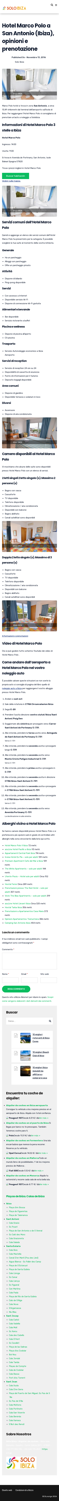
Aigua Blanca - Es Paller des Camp (25, 1261)
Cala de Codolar (16, 1370)
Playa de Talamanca (18, 1215)
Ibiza (8, 1203)
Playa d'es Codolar (17, 1350)
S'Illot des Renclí (16, 1424)
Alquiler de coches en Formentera (24, 1140)
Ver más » (43, 1118)
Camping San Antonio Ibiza (17, 923)
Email (24, 974)
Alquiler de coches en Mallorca (22, 1158)
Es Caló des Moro (17, 1234)
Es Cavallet (14, 1343)
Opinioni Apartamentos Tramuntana (22, 919)
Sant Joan (11, 1381)
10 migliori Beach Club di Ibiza (41, 1054)
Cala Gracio (14, 1223)
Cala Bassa (14, 1374)
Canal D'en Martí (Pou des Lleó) (23, 1258)
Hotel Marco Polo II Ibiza (16, 845)
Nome (5, 974)
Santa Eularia (13, 1246)
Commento (8, 949)
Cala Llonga (14, 1273)
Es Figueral (14, 1285)
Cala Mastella (15, 1254)
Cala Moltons (15, 1405)
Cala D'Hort (14, 1339)
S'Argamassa (15, 1308)
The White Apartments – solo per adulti (23, 868)
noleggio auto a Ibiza (12, 688)
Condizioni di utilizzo (24, 1490)
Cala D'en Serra (16, 1389)
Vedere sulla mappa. (11, 181)
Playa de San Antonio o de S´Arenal (25, 1230)
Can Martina (14, 1289)
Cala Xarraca (15, 1420)
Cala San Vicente (17, 1412)
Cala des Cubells (16, 1335)
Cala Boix (13, 1250)
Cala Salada (14, 1242)
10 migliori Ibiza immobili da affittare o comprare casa (40, 1072)
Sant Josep (12, 1316)
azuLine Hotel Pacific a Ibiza (18, 849)
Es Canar (13, 1277)
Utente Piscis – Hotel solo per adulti (22, 876)
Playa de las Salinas (18, 1347)
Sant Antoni (12, 1219)
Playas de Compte (17, 1366)
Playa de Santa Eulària (19, 1269)
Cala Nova (13, 1304)
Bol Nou (12, 1354)
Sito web (44, 974)
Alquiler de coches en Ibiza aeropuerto (27, 1105)
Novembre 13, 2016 (36, 57)
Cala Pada (13, 1292)
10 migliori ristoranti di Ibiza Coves (41, 1038)
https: (45, 1449)
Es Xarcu (13, 1331)
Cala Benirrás (15, 1416)
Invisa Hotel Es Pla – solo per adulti (21, 857)
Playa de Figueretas (18, 1211)
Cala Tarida (14, 1362)
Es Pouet (13, 1227)
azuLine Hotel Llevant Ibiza (17, 903)
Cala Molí (13, 1327)
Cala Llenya (14, 1281)
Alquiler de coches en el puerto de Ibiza (27, 1123)
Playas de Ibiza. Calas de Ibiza (25, 1196)
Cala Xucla (14, 1385)
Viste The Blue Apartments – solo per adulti (25, 896)
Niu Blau (12, 1312)
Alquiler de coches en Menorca (22, 1175)
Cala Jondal (14, 1358)
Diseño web (7, 1490)
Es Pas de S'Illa (16, 1401)
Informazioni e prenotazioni (15, 636)
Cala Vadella (14, 1323)
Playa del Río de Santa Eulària (22, 1296)
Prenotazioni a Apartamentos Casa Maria (24, 911)
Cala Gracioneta (16, 1238)
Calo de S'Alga (15, 1300)
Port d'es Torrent (17, 1378)
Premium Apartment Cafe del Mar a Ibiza (24, 861)
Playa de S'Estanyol (18, 1265)
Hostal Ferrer (11, 884)
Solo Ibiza (19, 62)
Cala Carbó (14, 1319)
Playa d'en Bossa (17, 1207)
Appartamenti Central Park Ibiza (20, 853)
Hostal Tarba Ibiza (13, 907)
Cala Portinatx (16, 1409)
